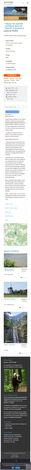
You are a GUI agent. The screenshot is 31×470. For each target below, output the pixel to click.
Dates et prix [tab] (8, 212)
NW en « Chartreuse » (10, 344)
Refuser (18, 467)
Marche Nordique (10, 51)
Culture (8, 43)
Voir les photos (23, 18)
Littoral (12, 43)
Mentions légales (8, 428)
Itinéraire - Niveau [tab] (9, 204)
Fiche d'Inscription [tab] (9, 216)
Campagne (23, 307)
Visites (17, 80)
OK (13, 467)
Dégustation (7, 80)
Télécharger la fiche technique (12, 111)
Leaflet (12, 245)
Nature (16, 43)
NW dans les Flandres (10, 299)
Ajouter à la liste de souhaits (4, 24)
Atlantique (11, 78)
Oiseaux (13, 80)
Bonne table (18, 78)
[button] (15, 233)
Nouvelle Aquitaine (11, 63)
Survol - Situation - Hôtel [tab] (10, 107)
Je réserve (12, 75)
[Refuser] (29, 466)
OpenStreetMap (18, 245)
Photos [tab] (6, 220)
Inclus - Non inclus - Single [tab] (11, 208)
